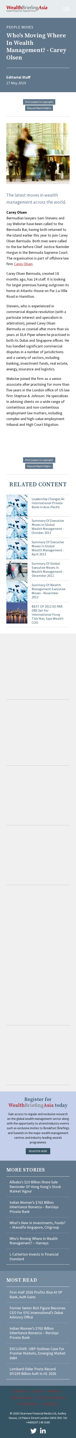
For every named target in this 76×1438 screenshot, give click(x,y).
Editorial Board (22, 1397)
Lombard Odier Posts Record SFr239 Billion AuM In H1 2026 (33, 1371)
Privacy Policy (28, 1404)
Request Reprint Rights (39, 108)
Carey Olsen (23, 263)
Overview (20, 1391)
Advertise (54, 1391)
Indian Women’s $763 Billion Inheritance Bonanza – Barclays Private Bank (34, 1207)
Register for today (38, 1102)
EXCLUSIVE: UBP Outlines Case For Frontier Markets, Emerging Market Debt (37, 1353)
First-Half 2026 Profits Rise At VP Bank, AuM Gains (36, 1294)
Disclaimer (50, 1404)
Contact (37, 1391)
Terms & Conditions (51, 1397)
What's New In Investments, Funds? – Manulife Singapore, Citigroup (37, 1225)
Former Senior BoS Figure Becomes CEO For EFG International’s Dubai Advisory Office (37, 1312)
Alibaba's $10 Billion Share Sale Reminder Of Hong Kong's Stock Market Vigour (35, 1187)
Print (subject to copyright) (39, 101)
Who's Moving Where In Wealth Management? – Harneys (34, 1241)
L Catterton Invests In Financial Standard (34, 1256)
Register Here (38, 1151)
